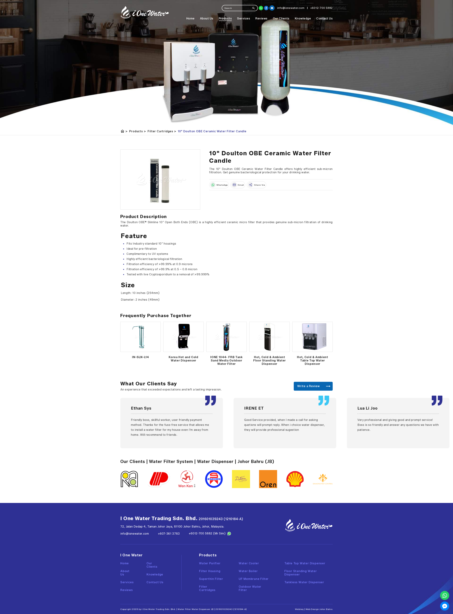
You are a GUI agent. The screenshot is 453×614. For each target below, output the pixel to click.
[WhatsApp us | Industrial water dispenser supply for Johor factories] (444, 595)
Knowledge (303, 18)
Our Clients (281, 18)
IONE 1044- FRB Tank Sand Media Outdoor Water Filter (226, 360)
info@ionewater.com (134, 533)
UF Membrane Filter (254, 579)
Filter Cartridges (162, 131)
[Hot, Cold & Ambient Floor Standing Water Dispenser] (269, 337)
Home (190, 18)
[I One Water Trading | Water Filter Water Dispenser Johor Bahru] (144, 12)
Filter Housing (209, 571)
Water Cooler (249, 563)
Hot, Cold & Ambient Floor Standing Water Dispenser (269, 360)
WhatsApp (222, 185)
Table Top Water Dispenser (304, 563)
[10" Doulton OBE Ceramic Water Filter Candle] (160, 179)
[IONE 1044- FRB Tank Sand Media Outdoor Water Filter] (226, 337)
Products (225, 18)
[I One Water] (266, 8)
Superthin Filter (211, 579)
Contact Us (324, 18)
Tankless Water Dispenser (304, 582)
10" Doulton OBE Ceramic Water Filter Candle (212, 131)
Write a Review (308, 386)
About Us (206, 18)
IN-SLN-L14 (140, 357)
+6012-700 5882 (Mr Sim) (207, 533)
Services (243, 18)
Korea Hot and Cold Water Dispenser (183, 358)
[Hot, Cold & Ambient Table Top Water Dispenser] (312, 337)
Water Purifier (209, 563)
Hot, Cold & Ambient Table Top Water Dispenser (312, 360)
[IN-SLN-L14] (140, 337)
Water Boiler (248, 571)
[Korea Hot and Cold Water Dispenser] (183, 337)
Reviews (261, 18)
